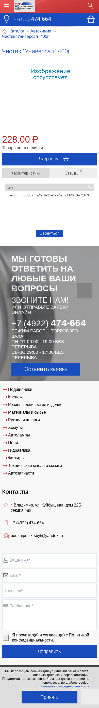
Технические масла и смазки (35, 465)
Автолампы (19, 435)
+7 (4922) (27, 523)
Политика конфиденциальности (65, 686)
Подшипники (20, 389)
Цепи (13, 443)
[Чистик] (49, 93)
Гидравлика (19, 450)
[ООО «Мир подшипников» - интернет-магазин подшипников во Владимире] (49, 6)
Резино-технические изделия (35, 404)
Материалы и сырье (27, 412)
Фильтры (16, 458)
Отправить (49, 651)
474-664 (32, 19)
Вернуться (49, 233)
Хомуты (15, 427)
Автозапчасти (21, 473)
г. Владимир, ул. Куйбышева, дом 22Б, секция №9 (46, 507)
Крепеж (15, 397)
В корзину (48, 158)
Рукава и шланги (24, 420)
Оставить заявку (45, 369)
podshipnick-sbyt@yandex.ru (37, 535)
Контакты (15, 491)
